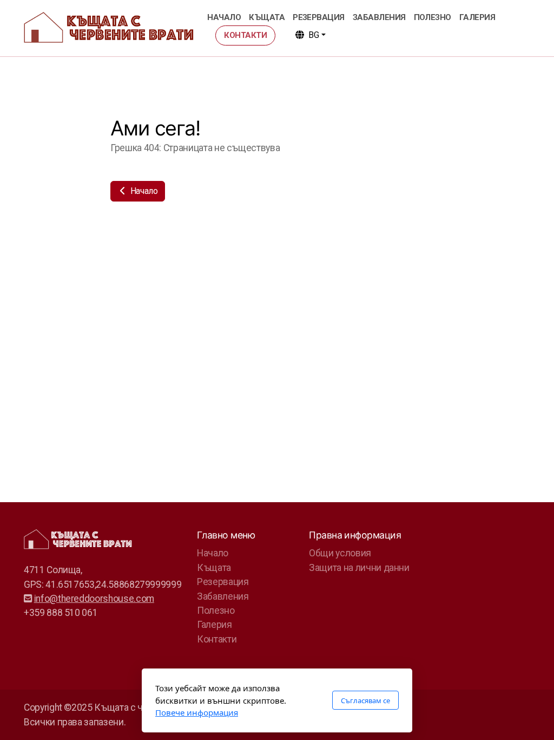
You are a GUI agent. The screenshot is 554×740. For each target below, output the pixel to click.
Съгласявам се (365, 700)
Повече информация (196, 712)
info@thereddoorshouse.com (94, 598)
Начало (143, 191)
